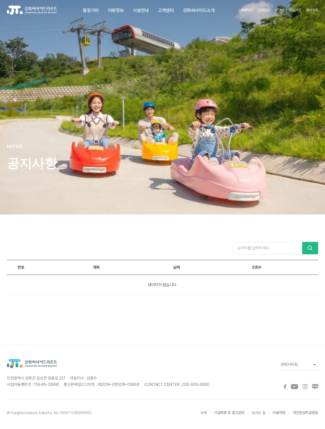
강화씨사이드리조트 (32, 10)
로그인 (279, 10)
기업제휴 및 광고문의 (229, 413)
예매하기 (247, 10)
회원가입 (295, 10)
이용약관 (278, 413)
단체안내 (264, 10)
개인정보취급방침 (305, 413)
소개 (203, 413)
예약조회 (312, 10)
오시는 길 (258, 413)
